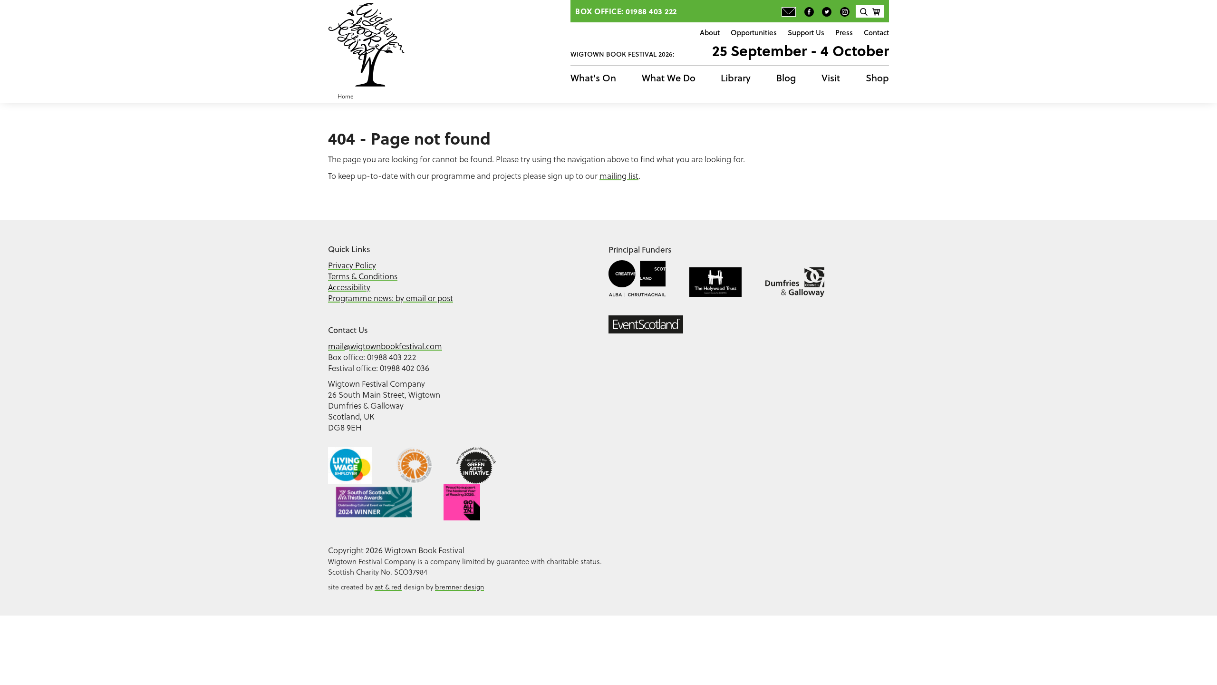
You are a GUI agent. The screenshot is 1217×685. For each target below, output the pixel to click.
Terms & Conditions (362, 276)
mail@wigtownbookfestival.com (385, 346)
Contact (876, 32)
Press (844, 32)
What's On (593, 78)
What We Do (668, 78)
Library (736, 78)
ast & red (388, 587)
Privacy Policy (352, 265)
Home (346, 96)
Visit (830, 78)
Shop (877, 78)
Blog (786, 78)
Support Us (806, 32)
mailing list (618, 176)
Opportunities (754, 32)
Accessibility (349, 287)
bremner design (459, 587)
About (710, 32)
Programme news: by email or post (390, 298)
